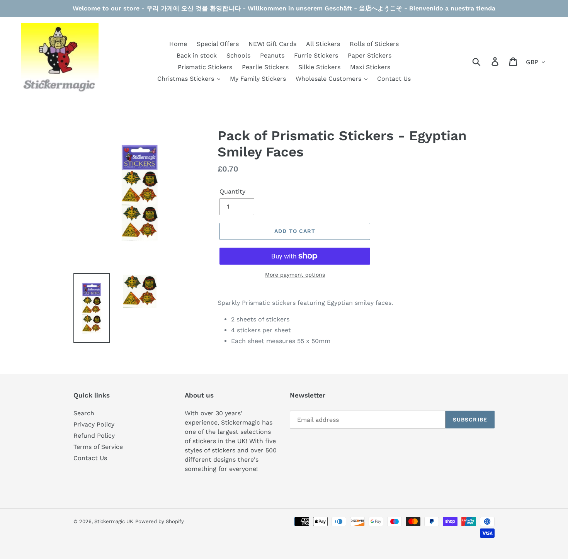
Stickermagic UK (113, 521)
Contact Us (90, 458)
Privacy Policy (93, 424)
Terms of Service (98, 446)
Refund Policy (94, 435)
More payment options (295, 275)
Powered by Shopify (159, 521)
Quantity (232, 191)
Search (83, 413)
